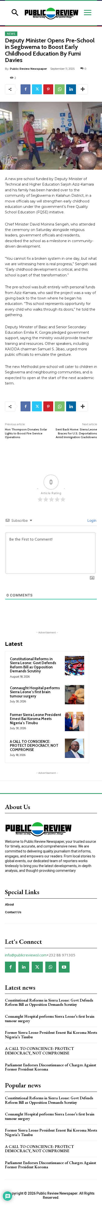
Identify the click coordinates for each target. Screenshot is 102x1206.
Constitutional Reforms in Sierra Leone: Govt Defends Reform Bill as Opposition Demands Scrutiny (33, 665)
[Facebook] (25, 89)
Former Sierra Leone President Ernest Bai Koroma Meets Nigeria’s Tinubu (35, 719)
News (11, 33)
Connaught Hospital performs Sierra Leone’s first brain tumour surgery (35, 692)
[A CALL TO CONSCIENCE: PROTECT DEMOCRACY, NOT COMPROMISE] (74, 748)
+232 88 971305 (61, 954)
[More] (82, 89)
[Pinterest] (48, 89)
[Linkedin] (71, 89)
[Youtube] (64, 967)
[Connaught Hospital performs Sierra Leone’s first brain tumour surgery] (74, 694)
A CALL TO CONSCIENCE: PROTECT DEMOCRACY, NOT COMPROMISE (34, 745)
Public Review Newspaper (28, 68)
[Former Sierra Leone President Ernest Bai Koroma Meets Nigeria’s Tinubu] (74, 721)
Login (91, 520)
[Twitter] (37, 89)
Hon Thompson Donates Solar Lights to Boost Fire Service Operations (26, 433)
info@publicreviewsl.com (26, 954)
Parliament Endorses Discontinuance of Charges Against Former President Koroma (50, 1067)
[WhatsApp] (60, 89)
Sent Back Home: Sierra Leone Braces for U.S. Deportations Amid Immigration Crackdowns (76, 433)
